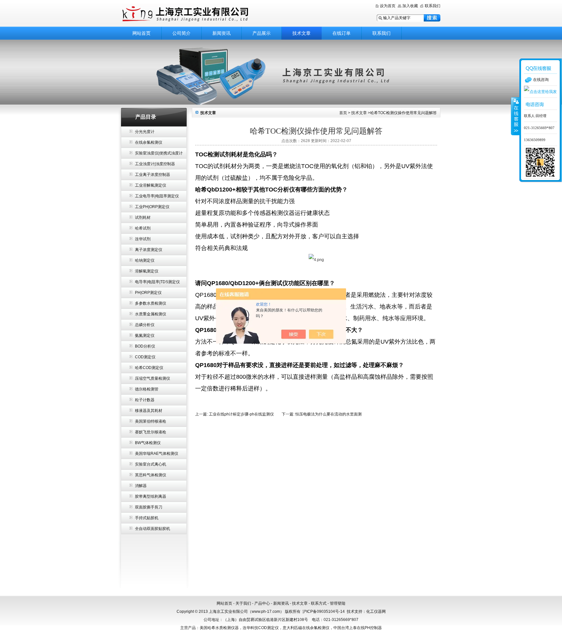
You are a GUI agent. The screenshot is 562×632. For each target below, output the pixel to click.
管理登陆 (337, 603)
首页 (343, 113)
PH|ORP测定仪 (148, 292)
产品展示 (261, 33)
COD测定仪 (145, 357)
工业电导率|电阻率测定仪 (157, 196)
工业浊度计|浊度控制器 (155, 164)
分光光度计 (144, 131)
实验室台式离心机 (150, 464)
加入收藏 (410, 6)
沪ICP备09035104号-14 (323, 611)
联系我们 (432, 6)
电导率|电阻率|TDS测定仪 (157, 282)
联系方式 (319, 603)
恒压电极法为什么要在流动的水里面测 (328, 414)
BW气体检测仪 (148, 443)
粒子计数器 (144, 400)
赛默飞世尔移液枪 (150, 432)
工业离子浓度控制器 (152, 174)
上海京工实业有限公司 (203, 14)
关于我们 (243, 603)
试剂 (225, 154)
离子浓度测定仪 (148, 249)
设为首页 (387, 6)
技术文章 (301, 33)
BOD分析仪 (145, 346)
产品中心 (262, 603)
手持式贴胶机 (146, 518)
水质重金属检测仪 (150, 314)
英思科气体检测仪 (150, 475)
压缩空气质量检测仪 (152, 378)
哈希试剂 (143, 228)
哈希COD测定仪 (149, 367)
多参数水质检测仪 (150, 303)
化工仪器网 (376, 611)
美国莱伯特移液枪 (150, 421)
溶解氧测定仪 (146, 271)
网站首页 (141, 33)
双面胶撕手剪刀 (148, 507)
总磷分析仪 (144, 325)
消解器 (141, 485)
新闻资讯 (221, 33)
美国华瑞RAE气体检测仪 (156, 453)
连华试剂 (143, 239)
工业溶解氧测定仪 (150, 185)
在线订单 (341, 33)
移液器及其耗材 (148, 410)
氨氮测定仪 (144, 335)
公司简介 (181, 33)
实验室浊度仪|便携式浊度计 (159, 153)
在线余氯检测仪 (148, 142)
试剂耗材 (143, 217)
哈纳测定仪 (144, 260)
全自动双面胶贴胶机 (152, 528)
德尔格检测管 (146, 389)
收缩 (515, 116)
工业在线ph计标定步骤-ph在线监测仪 (241, 414)
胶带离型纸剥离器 (150, 496)
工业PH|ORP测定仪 (152, 206)
